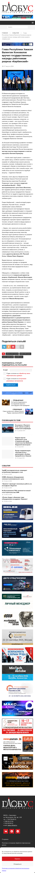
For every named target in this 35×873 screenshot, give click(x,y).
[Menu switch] (32, 22)
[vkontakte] (5, 831)
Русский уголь (19, 357)
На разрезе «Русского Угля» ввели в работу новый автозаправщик (23, 426)
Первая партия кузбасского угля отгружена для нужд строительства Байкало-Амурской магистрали (23, 441)
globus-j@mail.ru (12, 825)
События (6, 466)
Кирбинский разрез (25, 353)
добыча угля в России (12, 353)
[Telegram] (17, 831)
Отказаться (17, 864)
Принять (17, 859)
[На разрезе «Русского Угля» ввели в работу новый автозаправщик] (8, 428)
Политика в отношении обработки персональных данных (16, 844)
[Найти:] (17, 27)
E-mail (5, 370)
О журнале (5, 839)
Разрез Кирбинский (8, 357)
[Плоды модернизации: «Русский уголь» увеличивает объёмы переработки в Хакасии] (8, 454)
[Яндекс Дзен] (11, 831)
